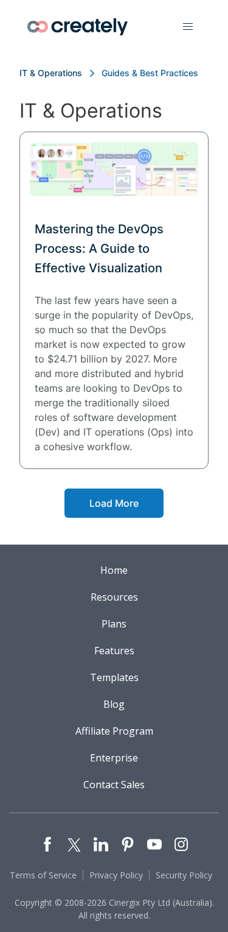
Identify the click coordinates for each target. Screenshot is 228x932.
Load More (114, 503)
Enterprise (114, 757)
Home (114, 570)
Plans (114, 623)
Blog (114, 704)
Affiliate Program (114, 731)
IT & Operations (50, 73)
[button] (188, 27)
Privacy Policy (116, 875)
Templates (114, 677)
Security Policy (184, 875)
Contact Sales (114, 784)
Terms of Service (43, 875)
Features (114, 650)
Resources (114, 597)
